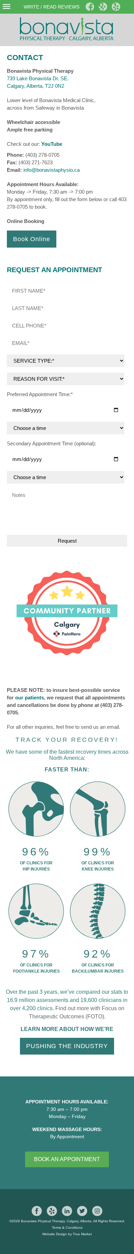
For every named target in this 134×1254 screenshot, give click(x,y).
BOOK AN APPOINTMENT (67, 1159)
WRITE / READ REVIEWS (51, 7)
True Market (82, 1234)
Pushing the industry (67, 1046)
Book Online (31, 239)
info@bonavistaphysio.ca (51, 170)
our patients (29, 697)
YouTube (51, 144)
